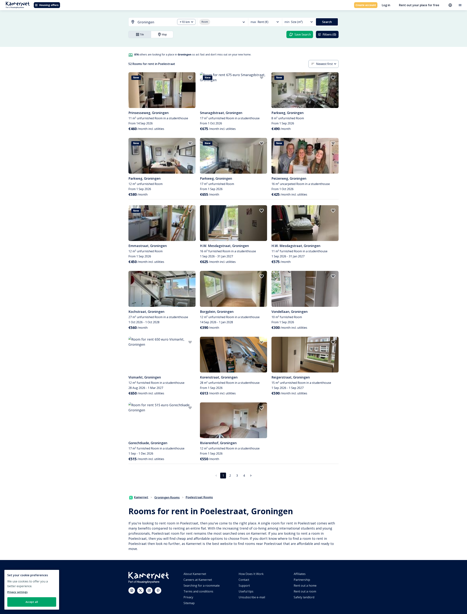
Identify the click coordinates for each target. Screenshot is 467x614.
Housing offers (49, 5)
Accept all (32, 602)
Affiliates (300, 574)
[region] (31, 590)
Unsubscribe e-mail (252, 597)
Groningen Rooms (167, 497)
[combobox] (150, 22)
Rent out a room (305, 591)
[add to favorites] (190, 77)
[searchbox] (155, 22)
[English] (450, 5)
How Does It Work (251, 574)
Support (244, 586)
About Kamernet (195, 574)
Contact (244, 580)
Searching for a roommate (202, 586)
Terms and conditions (198, 591)
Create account (366, 5)
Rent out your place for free (419, 5)
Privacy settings (17, 592)
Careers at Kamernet (198, 580)
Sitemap (189, 603)
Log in (386, 5)
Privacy (188, 597)
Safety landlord (304, 597)
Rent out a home (305, 586)
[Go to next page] (251, 475)
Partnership (302, 580)
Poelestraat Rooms (199, 497)
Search (327, 22)
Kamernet (141, 497)
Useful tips (246, 591)
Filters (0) (329, 34)
